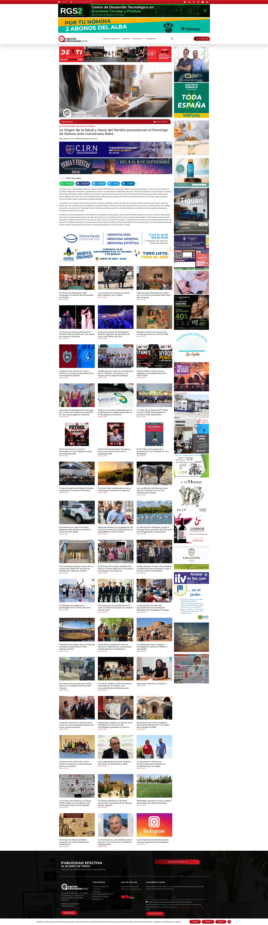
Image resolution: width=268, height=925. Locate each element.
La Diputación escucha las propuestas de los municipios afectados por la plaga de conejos (153, 607)
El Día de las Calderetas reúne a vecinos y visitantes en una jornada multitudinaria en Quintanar (114, 646)
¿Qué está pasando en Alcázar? (152, 683)
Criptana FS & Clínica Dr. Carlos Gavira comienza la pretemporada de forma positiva (75, 764)
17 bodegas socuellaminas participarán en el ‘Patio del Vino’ (75, 606)
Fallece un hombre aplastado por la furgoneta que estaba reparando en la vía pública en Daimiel (115, 412)
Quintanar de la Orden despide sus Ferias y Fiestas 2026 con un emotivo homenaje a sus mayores (115, 568)
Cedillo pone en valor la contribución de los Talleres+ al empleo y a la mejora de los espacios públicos (115, 373)
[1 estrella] (59, 178)
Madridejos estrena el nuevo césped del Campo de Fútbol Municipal (154, 802)
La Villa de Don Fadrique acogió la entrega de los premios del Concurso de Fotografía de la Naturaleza (154, 529)
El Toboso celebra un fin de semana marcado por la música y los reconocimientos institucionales (115, 685)
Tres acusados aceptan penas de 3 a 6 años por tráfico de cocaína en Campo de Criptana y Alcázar (76, 568)
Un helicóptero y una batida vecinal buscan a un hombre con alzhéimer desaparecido (115, 842)
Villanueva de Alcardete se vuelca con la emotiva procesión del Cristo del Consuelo (154, 295)
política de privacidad (167, 902)
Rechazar (208, 922)
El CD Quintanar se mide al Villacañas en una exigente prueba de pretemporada (75, 451)
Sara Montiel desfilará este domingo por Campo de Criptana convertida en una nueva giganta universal (76, 412)
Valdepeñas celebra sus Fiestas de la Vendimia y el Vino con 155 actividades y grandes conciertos (115, 725)
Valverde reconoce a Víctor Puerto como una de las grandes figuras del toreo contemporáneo (76, 725)
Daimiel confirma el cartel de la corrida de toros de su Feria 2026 (152, 333)
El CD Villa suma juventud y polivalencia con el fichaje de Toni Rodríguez (153, 451)
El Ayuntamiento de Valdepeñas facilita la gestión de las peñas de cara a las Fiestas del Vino (114, 334)
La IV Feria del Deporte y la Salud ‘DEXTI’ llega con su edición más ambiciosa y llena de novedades (75, 803)
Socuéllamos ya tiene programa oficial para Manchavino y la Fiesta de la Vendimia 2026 (153, 725)
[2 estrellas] (61, 178)
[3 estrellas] (62, 178)
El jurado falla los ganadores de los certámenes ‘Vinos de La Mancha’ (114, 489)
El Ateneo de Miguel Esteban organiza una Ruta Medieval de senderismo (74, 842)
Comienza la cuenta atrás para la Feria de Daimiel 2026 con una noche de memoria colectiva (77, 334)
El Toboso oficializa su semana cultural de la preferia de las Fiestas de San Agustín (115, 803)
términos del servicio (195, 907)
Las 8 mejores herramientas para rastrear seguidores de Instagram (153, 841)
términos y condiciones (185, 902)
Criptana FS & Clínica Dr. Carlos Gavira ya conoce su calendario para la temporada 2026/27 (76, 373)
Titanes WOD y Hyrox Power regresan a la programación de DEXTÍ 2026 (151, 373)
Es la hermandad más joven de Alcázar (77, 126)
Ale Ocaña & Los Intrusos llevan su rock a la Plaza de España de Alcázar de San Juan (115, 607)
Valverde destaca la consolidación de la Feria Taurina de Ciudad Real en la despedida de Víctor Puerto (115, 529)
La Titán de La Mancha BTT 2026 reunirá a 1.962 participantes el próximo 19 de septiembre (152, 412)
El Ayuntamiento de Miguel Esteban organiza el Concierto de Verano (76, 489)
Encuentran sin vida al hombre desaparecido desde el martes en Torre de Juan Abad (75, 529)
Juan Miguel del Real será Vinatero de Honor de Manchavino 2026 (114, 763)
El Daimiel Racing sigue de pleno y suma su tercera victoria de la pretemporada (114, 451)
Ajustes (220, 922)
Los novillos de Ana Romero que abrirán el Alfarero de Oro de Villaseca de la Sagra (152, 490)
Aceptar (195, 922)
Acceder (191, 639)
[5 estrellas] (64, 178)
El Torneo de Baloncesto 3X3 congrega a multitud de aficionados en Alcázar (76, 295)
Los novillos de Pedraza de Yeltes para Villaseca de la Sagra (114, 294)
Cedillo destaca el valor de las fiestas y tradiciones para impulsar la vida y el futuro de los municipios (154, 568)
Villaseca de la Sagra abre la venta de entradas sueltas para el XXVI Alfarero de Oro (77, 646)
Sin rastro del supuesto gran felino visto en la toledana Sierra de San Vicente (75, 685)
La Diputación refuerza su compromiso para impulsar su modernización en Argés (151, 764)
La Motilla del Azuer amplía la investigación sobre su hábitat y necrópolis (152, 646)
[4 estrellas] (63, 178)
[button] (111, 38)
